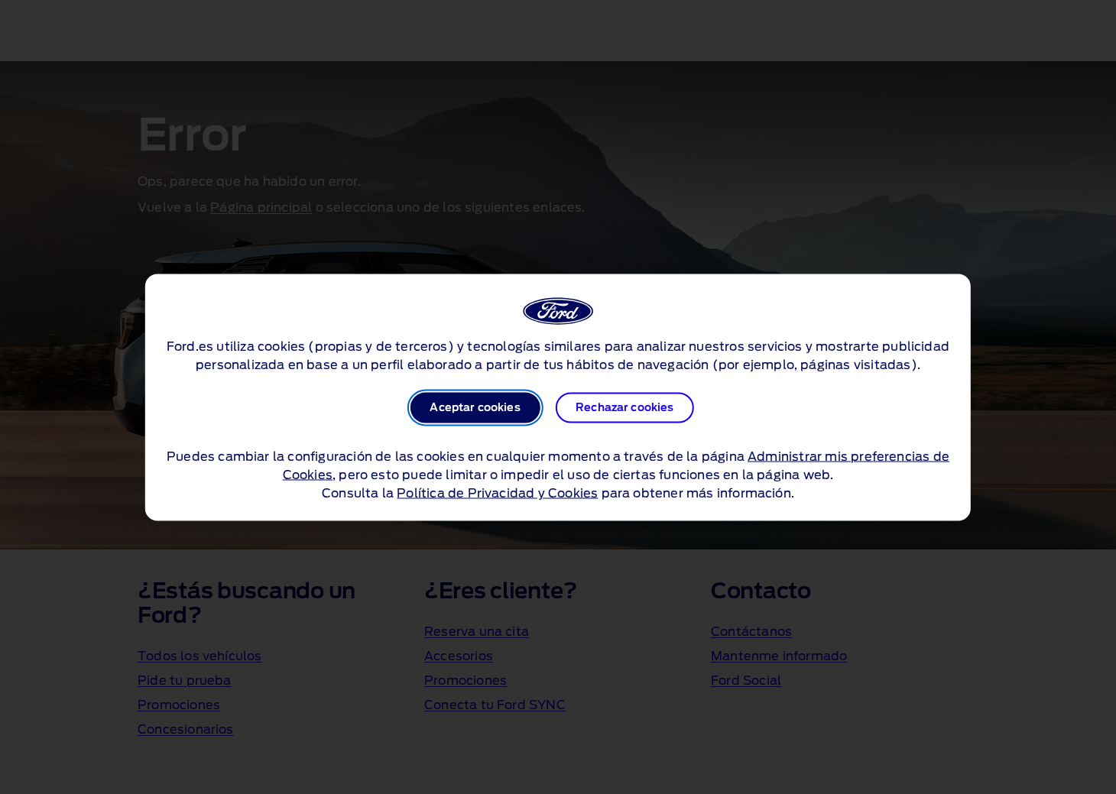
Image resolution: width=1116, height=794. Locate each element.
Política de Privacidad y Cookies (497, 493)
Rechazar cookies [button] (625, 407)
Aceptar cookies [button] (475, 407)
